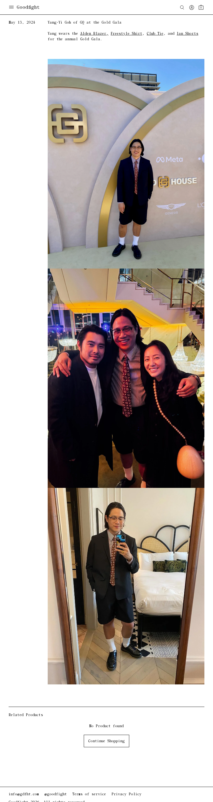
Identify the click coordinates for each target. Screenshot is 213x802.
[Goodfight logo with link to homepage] (31, 7)
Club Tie (155, 34)
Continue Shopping (106, 741)
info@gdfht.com (24, 794)
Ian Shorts (187, 34)
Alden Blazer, (94, 34)
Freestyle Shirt (126, 34)
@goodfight (55, 794)
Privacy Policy (126, 794)
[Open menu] (11, 7)
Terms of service (89, 794)
